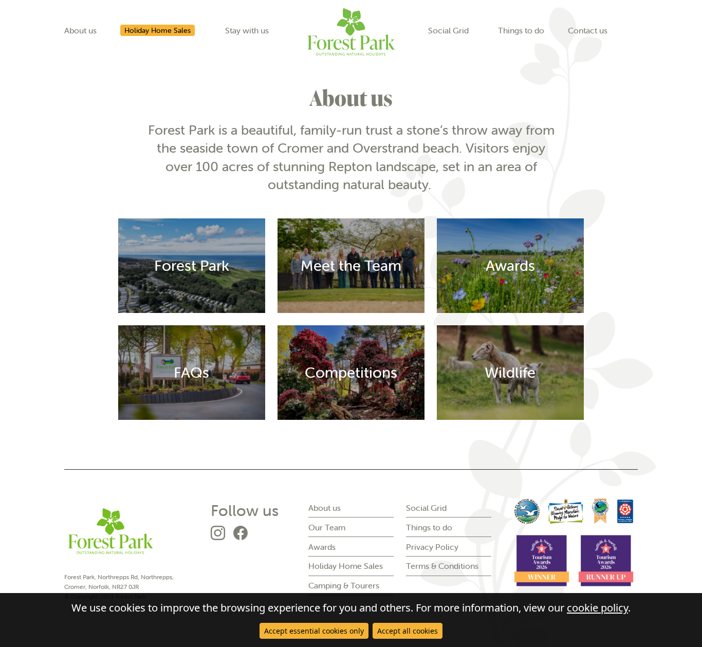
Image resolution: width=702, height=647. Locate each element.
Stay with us (247, 30)
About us (80, 30)
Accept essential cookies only (314, 631)
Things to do (521, 30)
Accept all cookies (407, 631)
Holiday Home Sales (157, 30)
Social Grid (448, 30)
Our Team (326, 527)
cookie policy (597, 607)
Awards (322, 547)
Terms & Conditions (442, 566)
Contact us (587, 30)
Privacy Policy (432, 547)
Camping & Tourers (343, 585)
